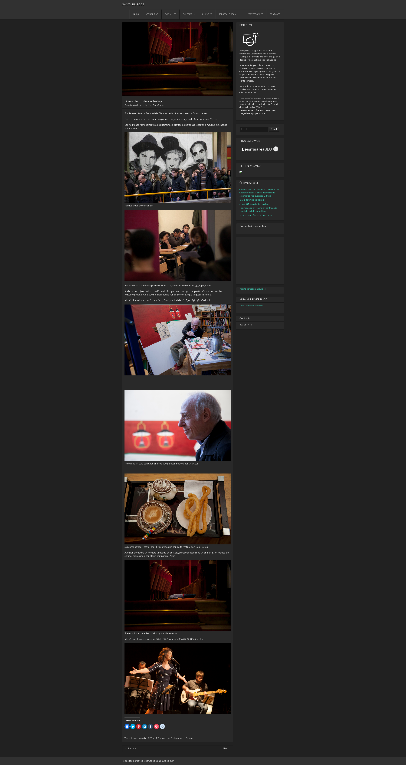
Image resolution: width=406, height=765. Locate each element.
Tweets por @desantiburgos (252, 289)
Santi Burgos (159, 105)
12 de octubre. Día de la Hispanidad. (256, 215)
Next (227, 748)
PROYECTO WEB (255, 14)
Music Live (165, 738)
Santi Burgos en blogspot (251, 306)
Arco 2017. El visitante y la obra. (254, 204)
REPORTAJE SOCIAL (228, 14)
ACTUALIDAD (152, 14)
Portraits (189, 738)
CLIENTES (207, 14)
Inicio (136, 14)
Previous (130, 748)
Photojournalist (177, 738)
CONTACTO (275, 14)
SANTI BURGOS (133, 4)
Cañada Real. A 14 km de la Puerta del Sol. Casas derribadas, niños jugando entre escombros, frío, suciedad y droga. (259, 193)
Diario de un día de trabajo (251, 200)
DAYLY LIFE (170, 14)
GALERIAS (187, 14)
